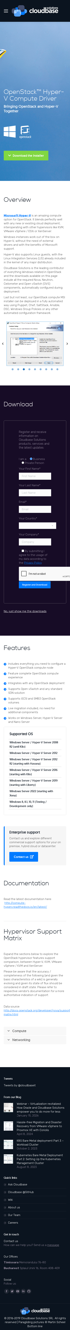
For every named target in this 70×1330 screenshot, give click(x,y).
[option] (35, 344)
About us (14, 1207)
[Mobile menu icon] (6, 11)
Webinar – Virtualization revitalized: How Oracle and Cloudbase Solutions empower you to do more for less (40, 1107)
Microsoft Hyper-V (17, 215)
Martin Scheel (56, 1322)
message (53, 1245)
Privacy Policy (33, 562)
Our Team (14, 1215)
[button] (3, 344)
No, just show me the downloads (25, 611)
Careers (13, 1222)
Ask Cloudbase (17, 1184)
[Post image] (8, 1107)
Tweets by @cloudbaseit (20, 1085)
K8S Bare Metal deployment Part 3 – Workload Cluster (40, 1142)
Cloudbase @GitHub (21, 1192)
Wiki (10, 1199)
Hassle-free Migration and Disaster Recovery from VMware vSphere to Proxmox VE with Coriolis (39, 1126)
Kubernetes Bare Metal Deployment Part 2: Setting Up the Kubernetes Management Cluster (40, 1159)
